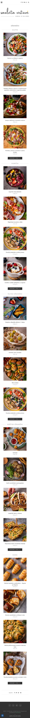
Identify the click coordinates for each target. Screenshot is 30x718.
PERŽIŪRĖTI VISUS (14, 158)
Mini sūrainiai (15, 383)
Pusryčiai (15, 163)
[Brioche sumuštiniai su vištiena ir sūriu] (15, 601)
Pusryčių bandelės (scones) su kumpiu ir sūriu (15, 677)
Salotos (15, 30)
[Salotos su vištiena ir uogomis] (15, 44)
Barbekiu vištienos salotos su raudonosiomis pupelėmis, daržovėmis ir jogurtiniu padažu (15, 89)
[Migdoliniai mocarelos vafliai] (15, 208)
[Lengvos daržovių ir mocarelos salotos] (15, 106)
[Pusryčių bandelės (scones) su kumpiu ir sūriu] (15, 663)
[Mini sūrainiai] (15, 369)
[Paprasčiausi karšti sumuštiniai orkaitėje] (15, 529)
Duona (15, 555)
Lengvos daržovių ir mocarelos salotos (15, 120)
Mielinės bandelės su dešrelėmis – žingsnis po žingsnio (15, 584)
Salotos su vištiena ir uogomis (15, 58)
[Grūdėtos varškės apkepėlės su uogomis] (15, 268)
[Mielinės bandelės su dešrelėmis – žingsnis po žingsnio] (15, 569)
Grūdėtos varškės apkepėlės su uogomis (15, 282)
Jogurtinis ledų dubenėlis (15, 191)
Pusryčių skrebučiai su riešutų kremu (15, 252)
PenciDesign (18, 712)
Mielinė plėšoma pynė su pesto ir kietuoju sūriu (15, 646)
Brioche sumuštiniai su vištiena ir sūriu (15, 615)
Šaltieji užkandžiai (15, 294)
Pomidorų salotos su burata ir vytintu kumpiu (15, 151)
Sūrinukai (15, 452)
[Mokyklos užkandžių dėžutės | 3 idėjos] (15, 308)
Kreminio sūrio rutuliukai (15, 352)
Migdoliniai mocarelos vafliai (15, 222)
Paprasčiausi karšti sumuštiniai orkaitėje (15, 543)
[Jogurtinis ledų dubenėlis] (15, 178)
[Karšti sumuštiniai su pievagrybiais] (15, 469)
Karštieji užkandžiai (15, 424)
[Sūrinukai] (15, 439)
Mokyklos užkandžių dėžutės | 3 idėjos (15, 322)
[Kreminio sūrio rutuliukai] (15, 338)
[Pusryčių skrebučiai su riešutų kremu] (15, 238)
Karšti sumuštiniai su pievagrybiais (15, 483)
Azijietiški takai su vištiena (15, 513)
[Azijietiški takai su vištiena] (15, 499)
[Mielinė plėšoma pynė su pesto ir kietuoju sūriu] (15, 631)
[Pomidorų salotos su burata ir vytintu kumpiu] (15, 136)
